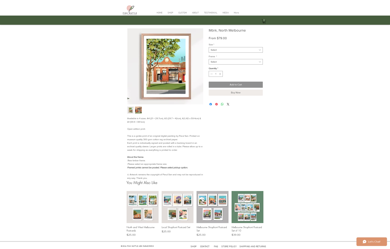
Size (211, 44)
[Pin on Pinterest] (216, 104)
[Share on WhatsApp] (222, 104)
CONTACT (205, 246)
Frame (213, 56)
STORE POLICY (229, 246)
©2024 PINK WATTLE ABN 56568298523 (137, 246)
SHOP (194, 246)
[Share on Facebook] (211, 104)
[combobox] (236, 50)
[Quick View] (143, 207)
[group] (195, 214)
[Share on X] (228, 104)
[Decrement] (211, 74)
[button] (170, 13)
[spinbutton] (215, 74)
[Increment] (220, 74)
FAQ (216, 246)
